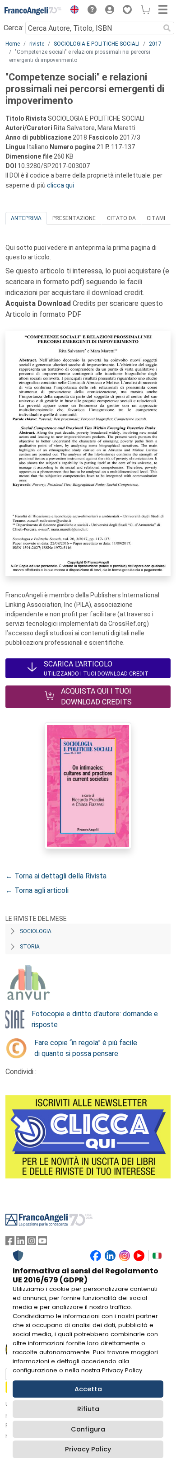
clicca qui (60, 185)
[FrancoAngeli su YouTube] (42, 1243)
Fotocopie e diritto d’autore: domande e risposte (95, 1019)
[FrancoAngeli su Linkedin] (20, 1243)
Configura (88, 1429)
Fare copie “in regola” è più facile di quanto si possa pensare (85, 1048)
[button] (72, 11)
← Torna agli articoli (37, 890)
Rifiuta (88, 1408)
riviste (36, 44)
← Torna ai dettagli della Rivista (56, 876)
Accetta (88, 1389)
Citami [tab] (156, 218)
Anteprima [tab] (26, 218)
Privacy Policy (88, 1449)
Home (12, 44)
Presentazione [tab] (74, 218)
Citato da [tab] (121, 218)
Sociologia (35, 931)
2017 (155, 44)
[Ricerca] (167, 28)
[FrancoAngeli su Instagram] (31, 1243)
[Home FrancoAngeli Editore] (33, 11)
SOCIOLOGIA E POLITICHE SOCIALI (96, 44)
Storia (30, 946)
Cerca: (13, 27)
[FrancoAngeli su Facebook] (9, 1243)
